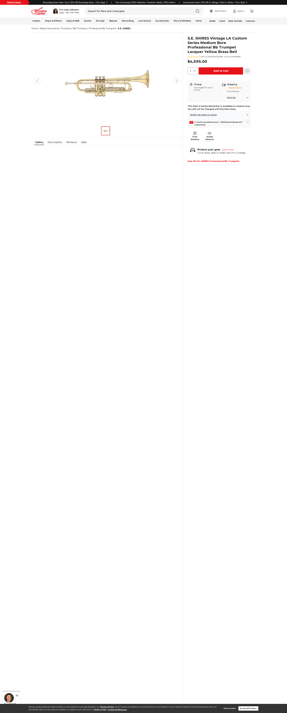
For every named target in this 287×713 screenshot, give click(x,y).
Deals (212, 21)
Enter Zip (231, 97)
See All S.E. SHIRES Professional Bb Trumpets (213, 161)
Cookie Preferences (117, 710)
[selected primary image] (107, 81)
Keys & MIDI (73, 20)
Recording (128, 20)
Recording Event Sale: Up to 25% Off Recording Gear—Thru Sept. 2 (75, 2)
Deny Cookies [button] (230, 708)
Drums (87, 20)
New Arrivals (235, 21)
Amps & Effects (53, 20)
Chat (61, 12)
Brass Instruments (49, 28)
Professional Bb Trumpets (102, 28)
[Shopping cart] (252, 11)
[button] (66, 11)
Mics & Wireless (182, 20)
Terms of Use (100, 710)
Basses (113, 20)
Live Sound (144, 20)
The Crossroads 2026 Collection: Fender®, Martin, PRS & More (145, 2)
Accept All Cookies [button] (248, 708)
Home (34, 28)
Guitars (36, 20)
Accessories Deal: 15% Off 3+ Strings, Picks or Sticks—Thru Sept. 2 (215, 2)
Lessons (250, 21)
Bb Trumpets (80, 28)
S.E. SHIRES (124, 28)
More (198, 20)
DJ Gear (100, 20)
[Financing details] (248, 122)
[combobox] (193, 71)
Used (222, 21)
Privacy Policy (107, 707)
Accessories (162, 20)
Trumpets (66, 28)
